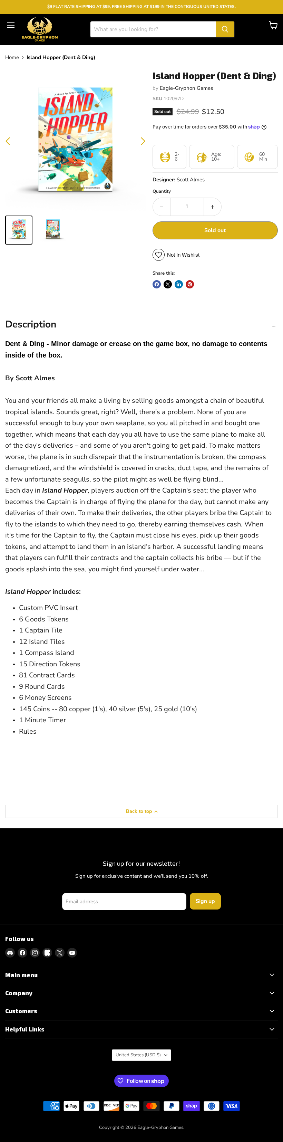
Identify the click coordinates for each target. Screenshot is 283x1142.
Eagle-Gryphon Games (186, 88)
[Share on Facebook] (157, 284)
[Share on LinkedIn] (179, 284)
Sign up (205, 901)
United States (138, 1055)
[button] (143, 141)
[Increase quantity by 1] (213, 207)
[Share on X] (168, 284)
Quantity (162, 191)
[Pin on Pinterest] (190, 284)
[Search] (225, 29)
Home (12, 57)
